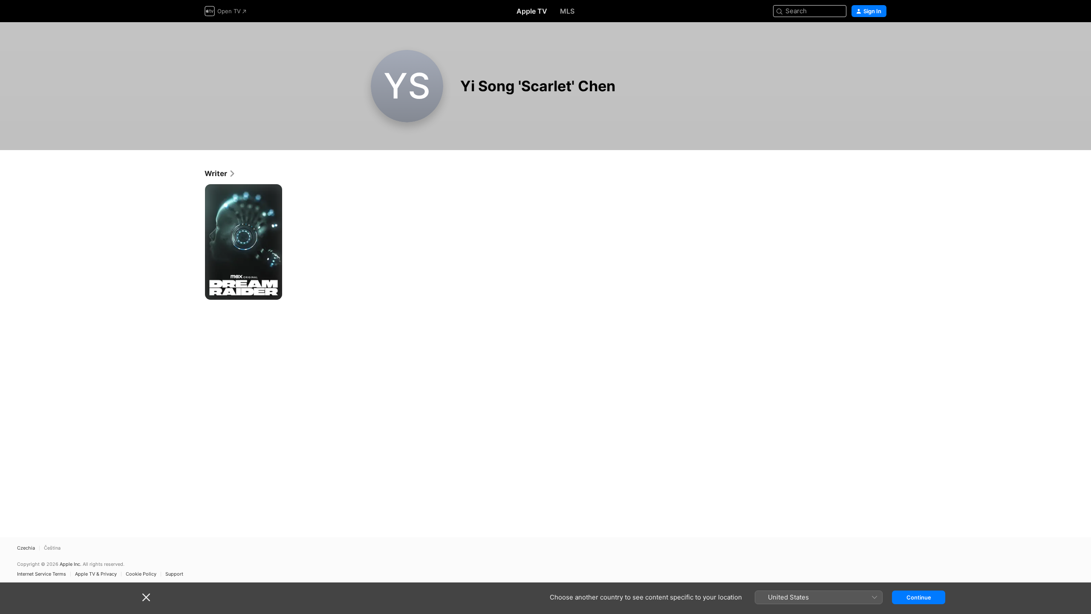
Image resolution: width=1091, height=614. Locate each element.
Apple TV (532, 11)
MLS (567, 11)
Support (174, 574)
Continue (918, 597)
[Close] (146, 597)
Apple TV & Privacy (96, 574)
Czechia (26, 548)
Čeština (52, 548)
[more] (272, 290)
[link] (220, 173)
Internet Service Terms (41, 574)
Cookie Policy (141, 574)
